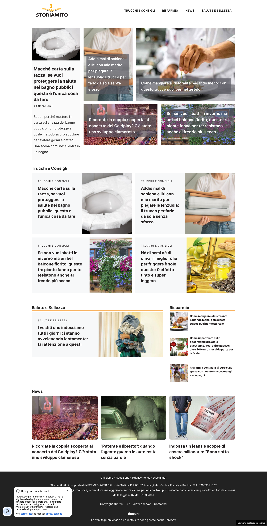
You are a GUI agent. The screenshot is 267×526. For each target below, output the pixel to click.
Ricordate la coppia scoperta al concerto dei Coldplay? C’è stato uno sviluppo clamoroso (120, 125)
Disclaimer (160, 477)
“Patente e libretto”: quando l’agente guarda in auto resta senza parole (129, 452)
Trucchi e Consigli (139, 10)
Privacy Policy (141, 477)
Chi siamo (106, 477)
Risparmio (170, 10)
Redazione (123, 477)
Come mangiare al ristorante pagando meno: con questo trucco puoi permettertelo (183, 86)
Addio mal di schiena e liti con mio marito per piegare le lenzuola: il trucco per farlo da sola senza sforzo (107, 74)
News (189, 10)
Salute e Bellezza (217, 10)
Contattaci (160, 504)
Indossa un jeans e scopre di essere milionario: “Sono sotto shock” (199, 452)
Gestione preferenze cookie (251, 523)
